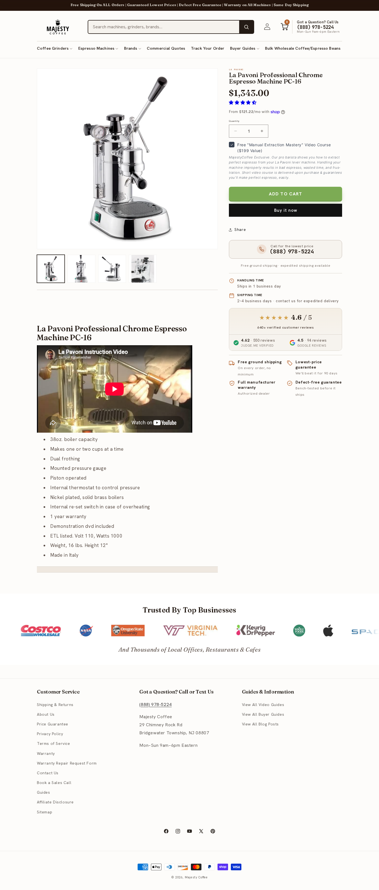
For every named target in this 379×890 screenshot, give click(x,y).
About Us (46, 714)
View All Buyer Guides (263, 714)
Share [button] (240, 229)
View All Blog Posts (260, 724)
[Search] (246, 27)
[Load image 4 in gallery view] (142, 269)
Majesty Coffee (196, 877)
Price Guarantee (52, 724)
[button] (54, 48)
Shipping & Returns (55, 704)
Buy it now (285, 210)
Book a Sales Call (54, 782)
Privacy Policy (50, 733)
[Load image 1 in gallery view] (51, 269)
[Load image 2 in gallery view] (81, 269)
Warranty (46, 753)
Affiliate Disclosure (55, 802)
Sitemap (44, 811)
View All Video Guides (263, 704)
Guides (43, 792)
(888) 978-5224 (155, 704)
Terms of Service (53, 743)
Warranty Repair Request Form (67, 762)
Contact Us (48, 772)
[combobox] (163, 27)
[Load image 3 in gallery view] (112, 269)
